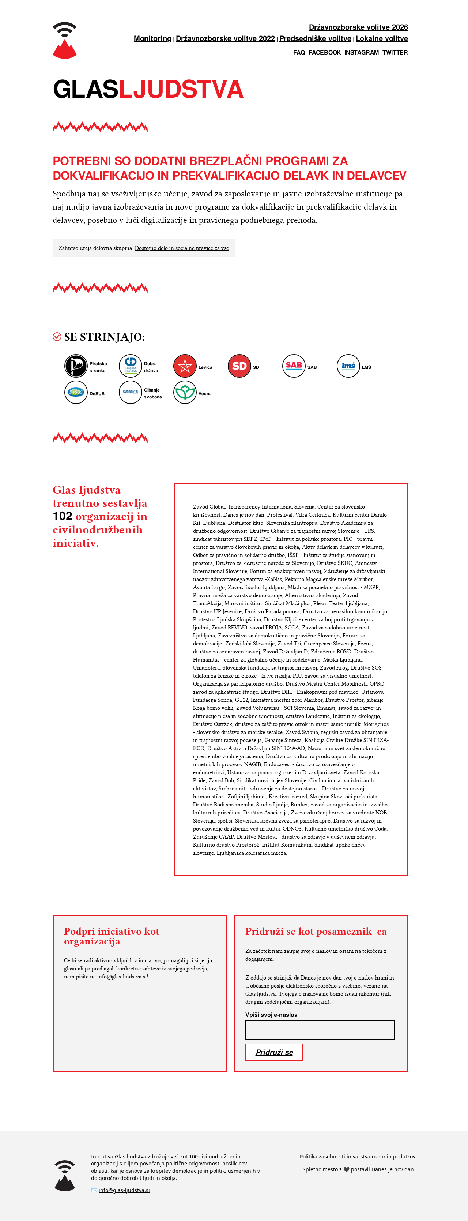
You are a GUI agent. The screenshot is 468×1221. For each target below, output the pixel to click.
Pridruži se (274, 1052)
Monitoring (152, 39)
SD (256, 367)
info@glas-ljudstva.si (122, 977)
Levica (205, 367)
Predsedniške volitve (315, 39)
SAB (312, 367)
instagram (362, 52)
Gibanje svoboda (153, 394)
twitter (395, 52)
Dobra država (151, 367)
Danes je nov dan (321, 978)
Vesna (205, 393)
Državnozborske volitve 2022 (225, 39)
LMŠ (366, 367)
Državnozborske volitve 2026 (358, 27)
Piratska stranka (98, 367)
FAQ (299, 52)
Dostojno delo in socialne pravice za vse (182, 248)
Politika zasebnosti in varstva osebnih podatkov (357, 1156)
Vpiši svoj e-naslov (271, 1015)
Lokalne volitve (382, 39)
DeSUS (97, 393)
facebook (325, 52)
